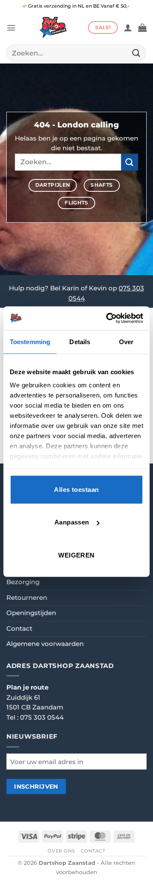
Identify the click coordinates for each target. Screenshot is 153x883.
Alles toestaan (76, 489)
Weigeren (76, 554)
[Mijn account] (128, 27)
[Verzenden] (136, 52)
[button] (11, 28)
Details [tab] (79, 341)
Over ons (61, 851)
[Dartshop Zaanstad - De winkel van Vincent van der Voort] (52, 27)
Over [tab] (126, 341)
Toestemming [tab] (30, 341)
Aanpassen (71, 522)
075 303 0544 (42, 717)
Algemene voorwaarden (45, 644)
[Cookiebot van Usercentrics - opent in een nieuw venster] (108, 318)
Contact (19, 628)
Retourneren (26, 598)
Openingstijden (31, 613)
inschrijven (36, 786)
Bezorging (23, 582)
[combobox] (76, 52)
